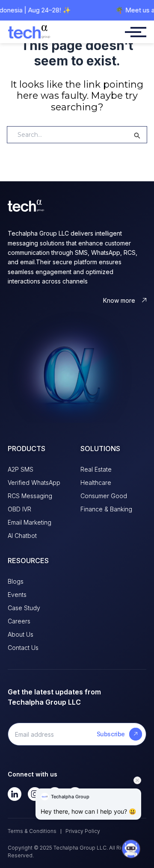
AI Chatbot (22, 535)
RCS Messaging (30, 495)
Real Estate (96, 469)
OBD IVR (19, 509)
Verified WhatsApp (34, 482)
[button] (131, 841)
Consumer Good (103, 495)
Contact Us (23, 647)
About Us (20, 634)
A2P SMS (20, 469)
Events (17, 594)
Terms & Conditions (32, 831)
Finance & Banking (106, 509)
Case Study (24, 607)
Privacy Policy (82, 831)
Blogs (16, 581)
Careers (19, 621)
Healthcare (95, 482)
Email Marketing (29, 522)
